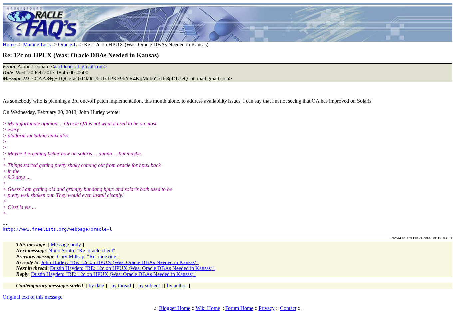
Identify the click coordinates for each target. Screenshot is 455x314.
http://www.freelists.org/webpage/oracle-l (57, 229)
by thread (121, 285)
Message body (66, 244)
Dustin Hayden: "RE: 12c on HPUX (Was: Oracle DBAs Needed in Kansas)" (132, 268)
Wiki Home (208, 308)
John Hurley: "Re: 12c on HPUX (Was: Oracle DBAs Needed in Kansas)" (120, 262)
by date (96, 285)
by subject (149, 285)
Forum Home (239, 308)
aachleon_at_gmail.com (79, 66)
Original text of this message (32, 297)
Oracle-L (67, 44)
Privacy (267, 308)
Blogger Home (174, 308)
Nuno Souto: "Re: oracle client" (81, 250)
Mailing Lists (37, 44)
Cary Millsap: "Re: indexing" (88, 256)
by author (177, 285)
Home (9, 44)
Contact (288, 308)
